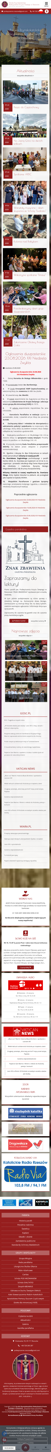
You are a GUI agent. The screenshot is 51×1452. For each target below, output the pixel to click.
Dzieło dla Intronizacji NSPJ (25, 1302)
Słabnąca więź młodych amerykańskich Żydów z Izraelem (23, 839)
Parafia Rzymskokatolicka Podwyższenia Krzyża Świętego (24, 4)
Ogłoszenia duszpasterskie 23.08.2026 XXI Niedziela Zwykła (25, 358)
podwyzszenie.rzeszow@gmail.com (15, 11)
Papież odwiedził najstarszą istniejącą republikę (20, 861)
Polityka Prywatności (25, 1439)
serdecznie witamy (25, 50)
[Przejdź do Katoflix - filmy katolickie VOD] (42, 1202)
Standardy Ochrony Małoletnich (25, 1245)
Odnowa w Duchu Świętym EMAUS (25, 1290)
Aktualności (25, 73)
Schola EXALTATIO (25, 1282)
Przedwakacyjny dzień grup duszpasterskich (28, 310)
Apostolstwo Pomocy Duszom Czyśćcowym (25, 1298)
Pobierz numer (20, 621)
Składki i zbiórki (25, 1237)
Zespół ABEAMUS (25, 1286)
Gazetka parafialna (25, 1328)
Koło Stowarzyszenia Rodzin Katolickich (25, 1294)
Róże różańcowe (25, 1270)
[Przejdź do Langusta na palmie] (25, 1202)
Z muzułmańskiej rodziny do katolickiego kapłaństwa (22, 747)
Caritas (25, 1274)
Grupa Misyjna (25, 1258)
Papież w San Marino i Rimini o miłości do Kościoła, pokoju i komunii (26, 1065)
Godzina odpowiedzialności (26, 1059)
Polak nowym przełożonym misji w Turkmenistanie (21, 741)
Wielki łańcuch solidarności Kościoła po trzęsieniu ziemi (27, 1046)
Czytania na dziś (25, 1316)
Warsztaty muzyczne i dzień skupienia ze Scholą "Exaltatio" (30, 209)
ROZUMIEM (9, 1448)
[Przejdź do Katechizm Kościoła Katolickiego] (9, 1202)
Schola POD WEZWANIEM (25, 1278)
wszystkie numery (37, 621)
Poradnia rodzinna (25, 1225)
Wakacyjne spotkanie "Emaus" (30, 274)
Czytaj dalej (24, 967)
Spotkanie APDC (23, 174)
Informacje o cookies (26, 1443)
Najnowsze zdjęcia (25, 633)
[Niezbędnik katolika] (25, 1113)
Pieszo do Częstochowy (26, 107)
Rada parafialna (25, 1262)
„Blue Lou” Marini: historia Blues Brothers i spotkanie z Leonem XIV (26, 1040)
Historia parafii (25, 1220)
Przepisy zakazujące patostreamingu (16, 833)
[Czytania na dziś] (25, 1128)
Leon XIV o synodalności (12, 844)
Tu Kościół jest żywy (11, 855)
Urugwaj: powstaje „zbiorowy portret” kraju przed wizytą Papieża (26, 1052)
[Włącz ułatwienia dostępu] (48, 11)
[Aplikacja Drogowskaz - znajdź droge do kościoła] (25, 1144)
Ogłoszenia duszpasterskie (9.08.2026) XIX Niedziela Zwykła (25, 516)
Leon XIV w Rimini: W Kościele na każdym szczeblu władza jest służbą (26, 1072)
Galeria (25, 1324)
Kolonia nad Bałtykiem (26, 241)
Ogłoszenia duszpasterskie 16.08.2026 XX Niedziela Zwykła (25, 508)
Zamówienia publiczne (25, 1241)
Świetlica (25, 1228)
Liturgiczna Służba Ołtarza (25, 1266)
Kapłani (25, 1233)
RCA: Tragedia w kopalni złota (14, 720)
